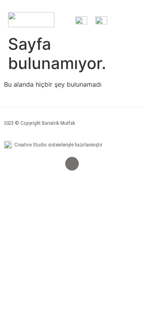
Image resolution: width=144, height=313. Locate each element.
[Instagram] (72, 164)
